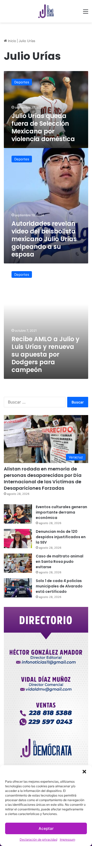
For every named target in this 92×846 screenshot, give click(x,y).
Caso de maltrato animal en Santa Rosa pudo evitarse (59, 561)
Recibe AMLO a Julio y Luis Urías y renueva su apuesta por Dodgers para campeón (45, 354)
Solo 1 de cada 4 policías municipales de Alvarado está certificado (59, 586)
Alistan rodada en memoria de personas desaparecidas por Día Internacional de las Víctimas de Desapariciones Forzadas (43, 478)
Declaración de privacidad (38, 839)
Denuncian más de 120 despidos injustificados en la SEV (61, 537)
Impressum (67, 839)
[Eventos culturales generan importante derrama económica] (18, 514)
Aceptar (46, 828)
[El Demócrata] (46, 11)
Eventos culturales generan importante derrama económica (61, 512)
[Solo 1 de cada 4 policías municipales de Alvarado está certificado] (18, 587)
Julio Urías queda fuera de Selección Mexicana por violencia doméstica (43, 127)
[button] (84, 771)
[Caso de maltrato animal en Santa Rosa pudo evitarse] (18, 563)
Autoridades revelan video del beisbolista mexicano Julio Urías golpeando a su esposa (44, 239)
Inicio (11, 41)
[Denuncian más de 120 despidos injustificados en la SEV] (18, 538)
